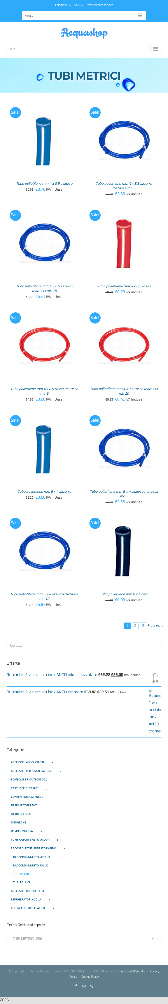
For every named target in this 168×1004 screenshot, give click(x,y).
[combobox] (84, 938)
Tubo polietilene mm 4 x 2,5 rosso (123, 286)
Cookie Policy (90, 976)
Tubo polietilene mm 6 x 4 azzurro (44, 491)
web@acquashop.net (100, 5)
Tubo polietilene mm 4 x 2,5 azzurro (44, 183)
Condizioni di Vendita (131, 971)
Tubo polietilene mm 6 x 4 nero (124, 594)
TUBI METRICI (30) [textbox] (82, 939)
